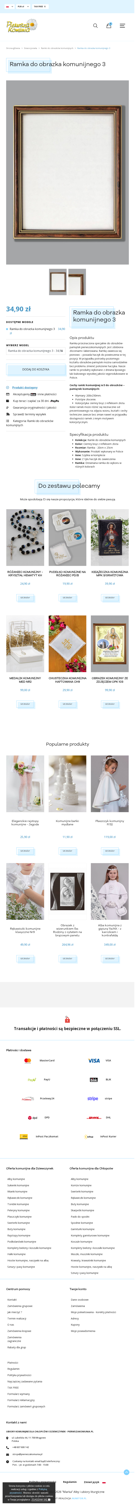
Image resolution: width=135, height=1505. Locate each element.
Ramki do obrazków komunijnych (29, 423)
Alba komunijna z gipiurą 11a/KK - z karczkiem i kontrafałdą (110, 930)
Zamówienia (78, 1306)
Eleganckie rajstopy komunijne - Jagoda (25, 822)
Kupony (75, 1324)
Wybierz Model (17, 345)
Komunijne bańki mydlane (67, 822)
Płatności (12, 1362)
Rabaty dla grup (16, 1347)
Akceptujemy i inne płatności (34, 394)
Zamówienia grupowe (20, 1306)
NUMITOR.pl (79, 1498)
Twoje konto (78, 1289)
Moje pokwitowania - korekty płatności (93, 1312)
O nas (10, 1324)
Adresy (75, 1318)
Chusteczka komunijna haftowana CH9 (67, 680)
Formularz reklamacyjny (21, 1400)
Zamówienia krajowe (19, 1331)
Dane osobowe (80, 1299)
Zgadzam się (39, 1499)
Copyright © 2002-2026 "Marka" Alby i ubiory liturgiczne (67, 1492)
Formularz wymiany (18, 1394)
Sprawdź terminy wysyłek (29, 414)
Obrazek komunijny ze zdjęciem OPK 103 (110, 680)
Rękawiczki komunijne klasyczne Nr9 (25, 930)
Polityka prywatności (19, 1375)
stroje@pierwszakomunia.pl (27, 1454)
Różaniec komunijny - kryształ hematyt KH (25, 573)
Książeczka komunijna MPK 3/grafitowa (110, 573)
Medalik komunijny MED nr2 (25, 680)
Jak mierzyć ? (14, 1312)
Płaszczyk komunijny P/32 (109, 822)
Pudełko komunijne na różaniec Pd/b (67, 573)
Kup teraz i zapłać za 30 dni (30, 401)
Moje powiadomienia (83, 1331)
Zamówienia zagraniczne (14, 1339)
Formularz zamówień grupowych (26, 1406)
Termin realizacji (16, 1318)
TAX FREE (13, 1387)
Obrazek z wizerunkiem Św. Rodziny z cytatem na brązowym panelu (67, 930)
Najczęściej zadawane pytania (24, 1381)
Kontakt (12, 1299)
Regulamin (13, 1368)
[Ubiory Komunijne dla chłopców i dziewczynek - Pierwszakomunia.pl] (22, 26)
